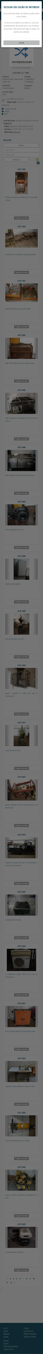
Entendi (21, 42)
